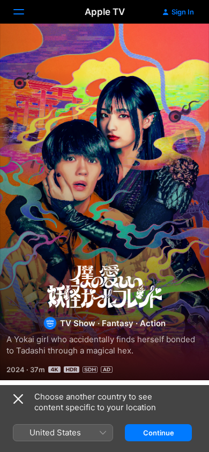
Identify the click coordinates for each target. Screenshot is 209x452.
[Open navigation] (25, 12)
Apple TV (105, 11)
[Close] (18, 399)
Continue (158, 432)
